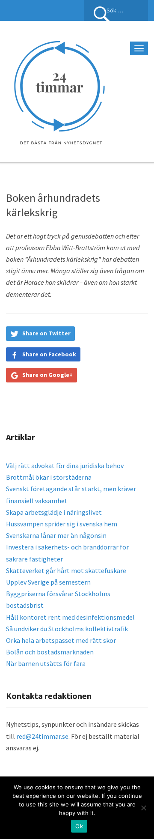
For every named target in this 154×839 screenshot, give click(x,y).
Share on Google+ (47, 375)
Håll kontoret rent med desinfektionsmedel (70, 617)
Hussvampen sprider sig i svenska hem (61, 524)
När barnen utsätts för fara (46, 663)
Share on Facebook (49, 354)
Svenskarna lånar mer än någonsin (56, 535)
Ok (79, 826)
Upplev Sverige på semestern (48, 582)
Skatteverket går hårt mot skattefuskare (66, 570)
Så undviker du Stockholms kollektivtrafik (67, 628)
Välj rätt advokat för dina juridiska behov (65, 465)
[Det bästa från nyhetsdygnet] (59, 90)
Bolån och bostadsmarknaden (50, 652)
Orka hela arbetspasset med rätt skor (61, 640)
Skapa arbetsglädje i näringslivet (54, 512)
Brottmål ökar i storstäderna (49, 477)
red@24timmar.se (42, 736)
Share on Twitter (46, 333)
